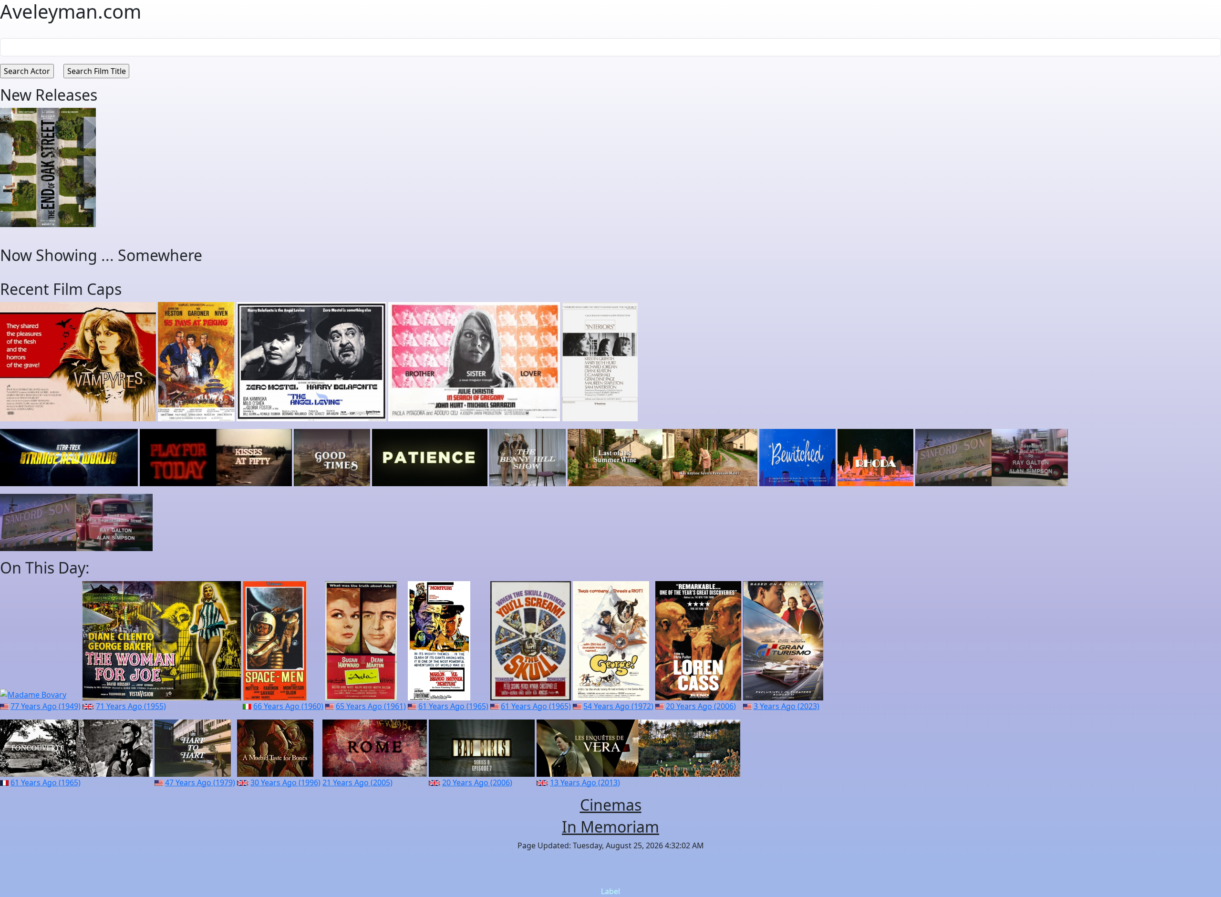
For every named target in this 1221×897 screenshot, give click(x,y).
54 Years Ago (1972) (618, 706)
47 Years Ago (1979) (200, 782)
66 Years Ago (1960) (288, 706)
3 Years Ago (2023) (786, 706)
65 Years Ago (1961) (371, 706)
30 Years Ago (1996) (285, 782)
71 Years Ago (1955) (131, 706)
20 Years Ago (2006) (701, 706)
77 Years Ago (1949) (45, 706)
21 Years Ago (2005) (357, 782)
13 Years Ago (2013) (585, 782)
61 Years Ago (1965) (453, 706)
